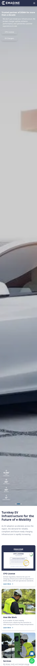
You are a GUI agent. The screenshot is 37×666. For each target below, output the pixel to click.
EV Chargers (9, 38)
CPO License (9, 32)
